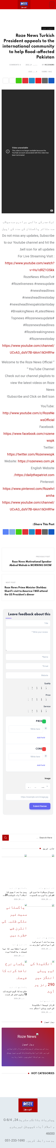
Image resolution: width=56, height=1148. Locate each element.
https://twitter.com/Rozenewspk (30, 454)
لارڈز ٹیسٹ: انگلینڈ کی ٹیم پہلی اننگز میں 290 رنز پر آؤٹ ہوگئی (41, 1008)
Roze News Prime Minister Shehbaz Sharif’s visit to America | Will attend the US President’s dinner (26, 591)
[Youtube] (38, 80)
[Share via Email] (6, 80)
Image (47, 778)
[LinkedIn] (32, 80)
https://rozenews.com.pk (36, 461)
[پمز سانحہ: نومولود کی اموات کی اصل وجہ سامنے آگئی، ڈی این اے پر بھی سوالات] (40, 917)
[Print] (12, 80)
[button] (52, 4)
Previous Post (43, 557)
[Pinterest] (25, 80)
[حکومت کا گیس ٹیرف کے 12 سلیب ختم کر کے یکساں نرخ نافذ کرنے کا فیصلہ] (14, 970)
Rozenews (49, 65)
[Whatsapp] (19, 80)
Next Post (11, 582)
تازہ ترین (50, 888)
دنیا (14, 945)
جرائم (41, 888)
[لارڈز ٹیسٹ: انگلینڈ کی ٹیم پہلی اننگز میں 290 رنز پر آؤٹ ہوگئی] (41, 977)
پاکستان (23, 888)
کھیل (41, 1001)
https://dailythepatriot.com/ (34, 475)
